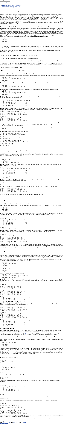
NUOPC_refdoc (15, 422)
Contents (24, 422)
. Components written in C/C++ (7, 8)
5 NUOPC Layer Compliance (6, 422)
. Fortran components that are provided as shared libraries (11, 6)
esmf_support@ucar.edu (4, 423)
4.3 (25, 333)
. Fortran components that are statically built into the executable (12, 5)
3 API (22, 422)
